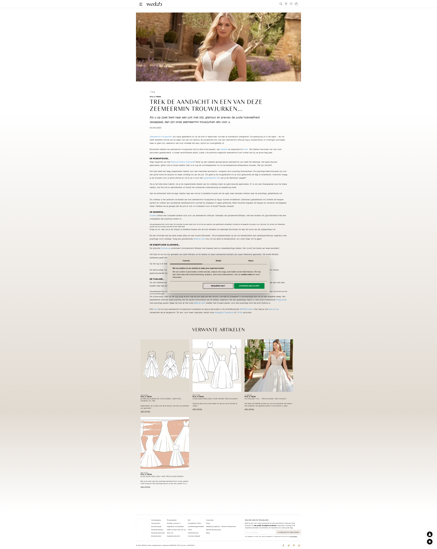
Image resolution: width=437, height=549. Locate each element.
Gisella (153, 215)
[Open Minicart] (296, 4)
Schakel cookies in (174, 523)
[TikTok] (289, 545)
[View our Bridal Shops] (286, 4)
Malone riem (199, 303)
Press (208, 523)
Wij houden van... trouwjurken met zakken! (265, 399)
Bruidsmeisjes (156, 526)
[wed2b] (154, 4)
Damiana (190, 161)
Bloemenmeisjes (157, 529)
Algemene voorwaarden (175, 526)
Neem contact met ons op (176, 529)
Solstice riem (199, 238)
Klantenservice (193, 533)
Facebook (229, 312)
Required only (218, 286)
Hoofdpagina (156, 520)
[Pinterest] (294, 545)
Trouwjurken (155, 523)
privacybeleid (293, 536)
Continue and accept (249, 286)
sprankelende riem (212, 177)
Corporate (209, 520)
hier (155, 309)
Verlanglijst (291, 4)
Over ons (170, 533)
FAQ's (190, 529)
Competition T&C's (194, 523)
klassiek (224, 149)
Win (189, 520)
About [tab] (250, 261)
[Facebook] (283, 545)
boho (246, 149)
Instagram (219, 312)
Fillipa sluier (281, 299)
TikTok (240, 312)
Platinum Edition (178, 161)
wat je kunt (274, 309)
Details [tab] (218, 261)
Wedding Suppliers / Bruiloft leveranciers (221, 526)
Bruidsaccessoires (158, 533)
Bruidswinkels (156, 536)
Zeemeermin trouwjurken (161, 136)
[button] (429, 541)
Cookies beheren (194, 536)
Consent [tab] (186, 261)
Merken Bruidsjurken (213, 529)
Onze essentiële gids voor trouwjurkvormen (162, 476)
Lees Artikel (145, 411)
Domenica (165, 248)
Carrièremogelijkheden (196, 526)
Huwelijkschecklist (173, 536)
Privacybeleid (172, 520)
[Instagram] (299, 545)
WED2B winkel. (246, 309)
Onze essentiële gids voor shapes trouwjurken (215, 399)
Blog (208, 533)
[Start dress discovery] (429, 534)
